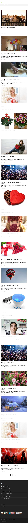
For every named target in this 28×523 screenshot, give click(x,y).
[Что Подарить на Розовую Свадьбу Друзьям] (7, 513)
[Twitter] (4, 521)
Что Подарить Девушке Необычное (8, 130)
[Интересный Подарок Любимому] (21, 513)
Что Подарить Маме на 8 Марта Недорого (7, 493)
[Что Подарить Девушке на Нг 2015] (14, 352)
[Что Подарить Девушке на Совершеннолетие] (14, 69)
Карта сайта (3, 506)
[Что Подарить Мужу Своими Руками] (12, 513)
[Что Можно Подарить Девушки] (14, 146)
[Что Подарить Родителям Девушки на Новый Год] (14, 172)
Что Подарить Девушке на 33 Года (8, 27)
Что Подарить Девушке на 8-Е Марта (8, 336)
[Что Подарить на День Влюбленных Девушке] (14, 455)
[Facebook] (2, 521)
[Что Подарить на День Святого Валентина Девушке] (14, 249)
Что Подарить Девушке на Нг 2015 (8, 362)
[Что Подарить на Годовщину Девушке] (14, 378)
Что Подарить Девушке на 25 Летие (8, 53)
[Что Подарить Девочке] (10, 513)
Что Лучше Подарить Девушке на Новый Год (10, 233)
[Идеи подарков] (14, 3)
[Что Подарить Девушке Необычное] (14, 120)
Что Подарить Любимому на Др (6, 498)
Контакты (3, 504)
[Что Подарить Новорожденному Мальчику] (17, 513)
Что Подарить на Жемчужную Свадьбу (6, 496)
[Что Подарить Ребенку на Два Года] (5, 513)
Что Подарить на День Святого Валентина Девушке (11, 259)
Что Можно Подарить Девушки (7, 156)
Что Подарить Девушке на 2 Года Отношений (10, 285)
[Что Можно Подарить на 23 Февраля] (14, 513)
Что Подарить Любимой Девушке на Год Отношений (11, 439)
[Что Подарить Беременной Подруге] (19, 513)
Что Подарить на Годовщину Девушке (9, 388)
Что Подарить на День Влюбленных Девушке (10, 465)
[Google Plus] (6, 521)
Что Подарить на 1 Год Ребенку (6, 488)
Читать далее (3, 59)
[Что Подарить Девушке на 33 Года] (14, 17)
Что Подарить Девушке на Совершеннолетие (10, 79)
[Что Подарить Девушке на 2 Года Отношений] (14, 275)
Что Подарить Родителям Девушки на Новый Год (11, 182)
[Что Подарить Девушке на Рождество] (14, 404)
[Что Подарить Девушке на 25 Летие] (14, 43)
